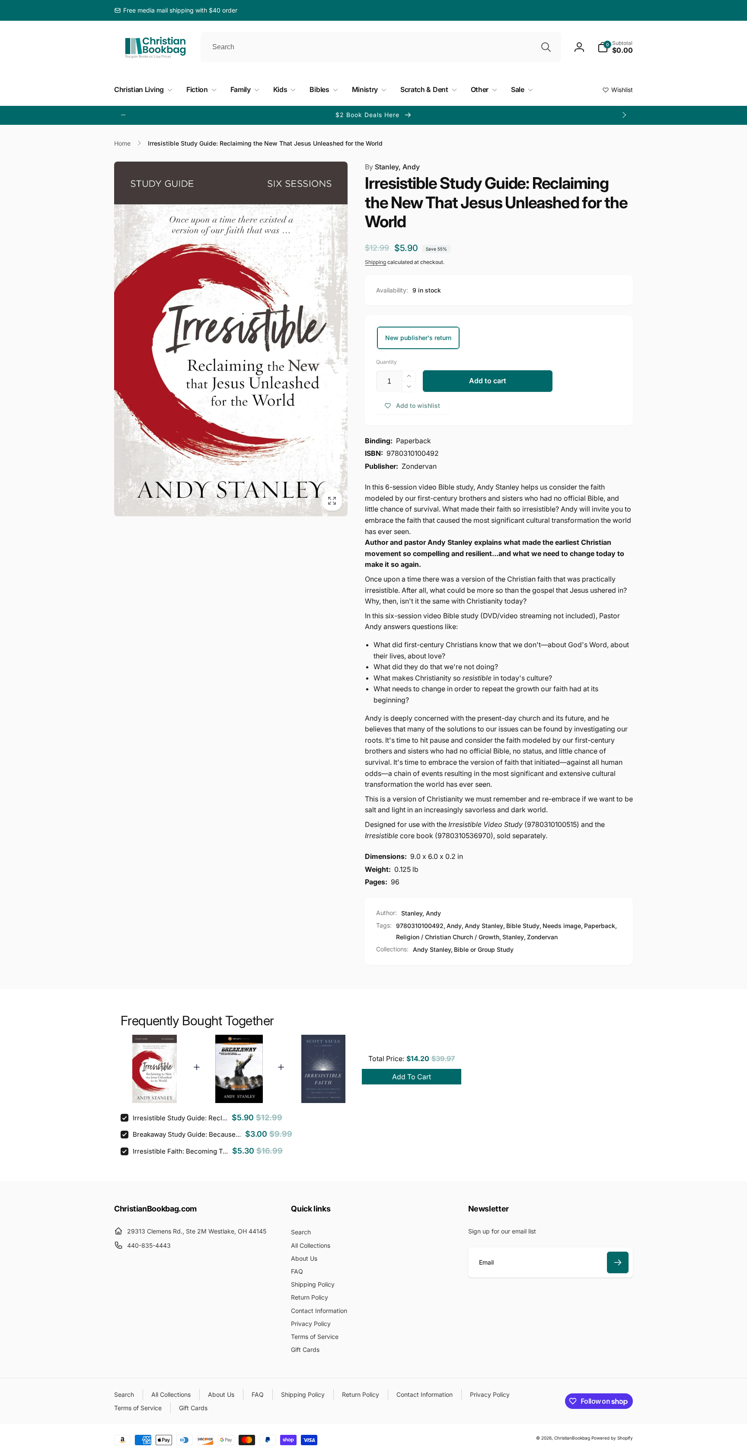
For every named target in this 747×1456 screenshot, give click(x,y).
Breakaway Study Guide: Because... (187, 1134)
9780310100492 (420, 925)
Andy (454, 925)
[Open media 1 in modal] (231, 339)
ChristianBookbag (572, 1437)
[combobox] (381, 47)
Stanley (513, 937)
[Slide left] (123, 115)
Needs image (562, 925)
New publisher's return (418, 337)
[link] (175, 10)
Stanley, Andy (392, 166)
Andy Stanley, (433, 949)
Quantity (386, 362)
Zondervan (542, 937)
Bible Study (523, 925)
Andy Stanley (484, 925)
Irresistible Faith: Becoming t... (180, 1151)
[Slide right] (624, 115)
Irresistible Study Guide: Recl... (180, 1118)
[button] (615, 47)
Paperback (599, 925)
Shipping (375, 262)
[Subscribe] (618, 1262)
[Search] (546, 47)
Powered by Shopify (612, 1437)
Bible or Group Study (484, 949)
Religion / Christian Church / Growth (447, 937)
